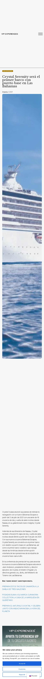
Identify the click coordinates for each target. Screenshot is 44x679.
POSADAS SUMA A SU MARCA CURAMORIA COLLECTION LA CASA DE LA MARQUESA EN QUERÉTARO (20, 597)
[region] (22, 662)
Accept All (22, 663)
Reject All (22, 674)
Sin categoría (7, 71)
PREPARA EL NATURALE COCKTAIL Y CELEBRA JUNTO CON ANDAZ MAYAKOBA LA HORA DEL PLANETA (21, 608)
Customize (22, 669)
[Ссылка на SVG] (9, 34)
